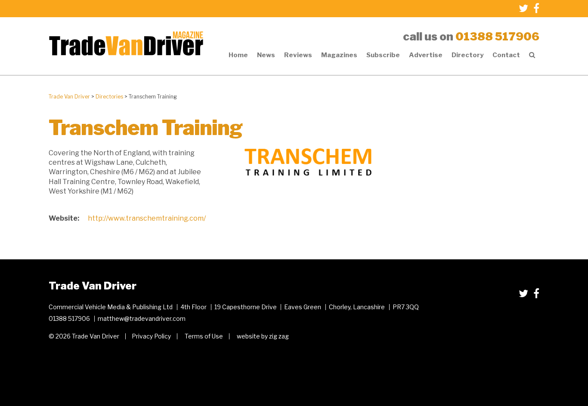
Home (238, 55)
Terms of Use (204, 336)
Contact (506, 55)
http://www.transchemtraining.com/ (147, 218)
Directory (467, 55)
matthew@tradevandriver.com (142, 318)
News (266, 55)
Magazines (339, 55)
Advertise (426, 55)
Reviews (298, 55)
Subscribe (383, 55)
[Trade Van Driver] (126, 43)
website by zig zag (263, 336)
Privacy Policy (151, 336)
